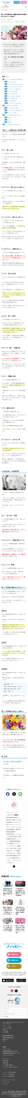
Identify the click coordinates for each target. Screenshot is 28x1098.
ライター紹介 (5, 1016)
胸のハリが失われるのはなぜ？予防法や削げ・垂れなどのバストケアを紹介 (20, 929)
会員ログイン (5, 1039)
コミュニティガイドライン (8, 1055)
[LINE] (20, 794)
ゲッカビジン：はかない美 (13, 103)
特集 (10, 19)
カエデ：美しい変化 (11, 93)
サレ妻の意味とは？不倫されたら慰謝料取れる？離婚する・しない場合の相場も (20, 892)
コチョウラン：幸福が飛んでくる (14, 110)
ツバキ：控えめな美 (11, 91)
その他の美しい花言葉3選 (10, 105)
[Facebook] (8, 794)
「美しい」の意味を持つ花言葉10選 (12, 79)
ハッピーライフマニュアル (8, 1013)
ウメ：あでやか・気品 (11, 108)
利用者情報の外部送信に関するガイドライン (12, 1053)
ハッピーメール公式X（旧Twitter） (10, 1072)
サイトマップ (5, 1084)
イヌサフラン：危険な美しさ (13, 89)
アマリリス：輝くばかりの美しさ (14, 84)
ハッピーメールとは (7, 1025)
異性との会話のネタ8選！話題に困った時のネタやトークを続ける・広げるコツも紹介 (7, 911)
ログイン (14, 966)
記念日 (8, 119)
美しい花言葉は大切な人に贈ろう (12, 124)
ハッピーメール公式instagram (8, 1074)
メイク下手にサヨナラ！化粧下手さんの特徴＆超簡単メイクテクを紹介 (7, 928)
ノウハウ (4, 21)
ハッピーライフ (21, 10)
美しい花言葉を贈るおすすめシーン (12, 115)
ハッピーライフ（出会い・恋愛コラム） (11, 1067)
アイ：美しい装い (10, 81)
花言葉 (23, 21)
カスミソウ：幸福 (10, 112)
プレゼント (11, 21)
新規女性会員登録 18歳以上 (8, 1035)
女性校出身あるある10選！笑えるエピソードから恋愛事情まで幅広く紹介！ (7, 892)
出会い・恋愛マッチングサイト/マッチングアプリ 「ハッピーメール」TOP (14, 1023)
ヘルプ (4, 1041)
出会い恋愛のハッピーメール (8, 10)
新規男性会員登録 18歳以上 (8, 1037)
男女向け (17, 21)
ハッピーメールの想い (7, 1027)
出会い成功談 (5, 1060)
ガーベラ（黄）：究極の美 (12, 96)
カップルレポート (6, 1058)
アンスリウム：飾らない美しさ (14, 86)
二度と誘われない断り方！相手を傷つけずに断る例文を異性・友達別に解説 (20, 911)
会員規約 (4, 1046)
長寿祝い (8, 122)
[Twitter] (14, 794)
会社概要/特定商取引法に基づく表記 (10, 1051)
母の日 (8, 117)
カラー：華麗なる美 (11, 98)
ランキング (4, 1011)
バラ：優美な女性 (10, 100)
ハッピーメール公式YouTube (8, 1076)
